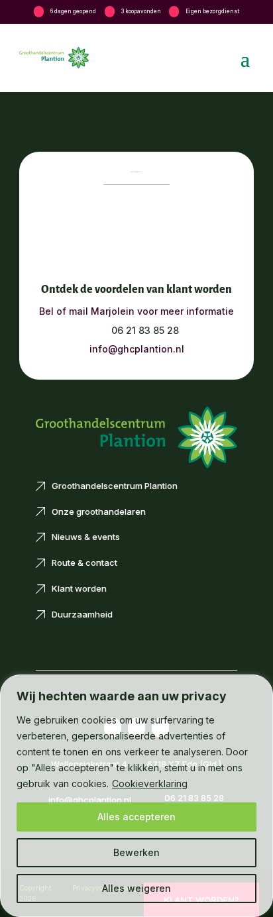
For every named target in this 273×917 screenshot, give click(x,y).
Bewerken (136, 852)
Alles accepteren (136, 816)
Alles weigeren (136, 888)
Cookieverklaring (150, 783)
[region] (136, 795)
